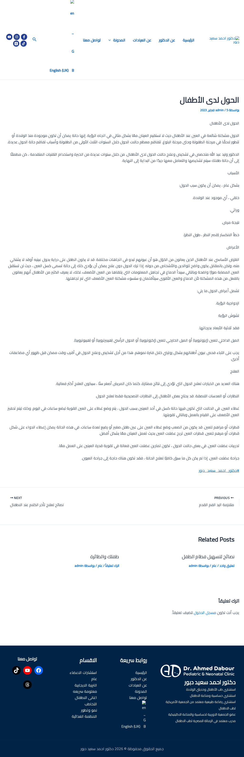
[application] (110, 40)
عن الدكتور (167, 40)
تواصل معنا (92, 40)
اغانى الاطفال (86, 697)
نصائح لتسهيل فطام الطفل (208, 556)
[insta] (17, 37)
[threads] (16, 43)
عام (214, 566)
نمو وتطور (89, 710)
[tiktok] (23, 43)
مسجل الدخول (205, 612)
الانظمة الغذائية (84, 716)
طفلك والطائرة (104, 556)
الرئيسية (188, 40)
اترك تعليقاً (112, 566)
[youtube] (9, 37)
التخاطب (91, 703)
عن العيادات (142, 40)
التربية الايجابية (86, 685)
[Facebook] (24, 37)
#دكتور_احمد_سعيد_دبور (219, 470)
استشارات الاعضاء (83, 672)
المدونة (119, 40)
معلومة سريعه (85, 691)
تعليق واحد (226, 566)
